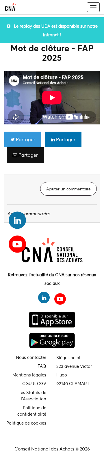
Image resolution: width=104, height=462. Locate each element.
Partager (25, 139)
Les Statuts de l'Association (32, 395)
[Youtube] (17, 242)
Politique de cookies (26, 423)
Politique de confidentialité (31, 411)
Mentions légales (29, 375)
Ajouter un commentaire (68, 189)
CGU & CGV (34, 383)
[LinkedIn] (17, 220)
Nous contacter (31, 357)
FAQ (42, 366)
